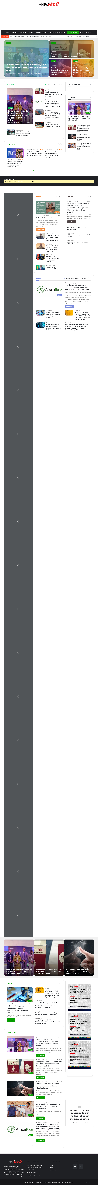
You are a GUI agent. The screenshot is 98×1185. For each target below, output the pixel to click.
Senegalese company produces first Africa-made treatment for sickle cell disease (48, 971)
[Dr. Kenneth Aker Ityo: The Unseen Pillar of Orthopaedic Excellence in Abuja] (40, 236)
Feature (48, 84)
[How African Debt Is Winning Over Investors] (39, 125)
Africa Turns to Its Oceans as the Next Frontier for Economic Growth (24, 133)
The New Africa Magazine (50, 1182)
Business (68, 278)
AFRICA (8, 43)
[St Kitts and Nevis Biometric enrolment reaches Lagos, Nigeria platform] (72, 136)
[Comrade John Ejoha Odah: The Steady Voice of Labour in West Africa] (40, 246)
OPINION (31, 32)
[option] (49, 58)
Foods (72, 278)
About (72, 36)
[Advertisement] (49, 18)
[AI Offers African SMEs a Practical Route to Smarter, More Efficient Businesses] (40, 325)
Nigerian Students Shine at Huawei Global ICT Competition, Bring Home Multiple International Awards (78, 208)
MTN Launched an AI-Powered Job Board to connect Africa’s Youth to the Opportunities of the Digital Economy (83, 316)
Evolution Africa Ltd (68, 1182)
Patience (11, 122)
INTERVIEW (23, 32)
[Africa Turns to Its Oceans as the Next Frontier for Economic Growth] (11, 132)
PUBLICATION (61, 32)
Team (76, 36)
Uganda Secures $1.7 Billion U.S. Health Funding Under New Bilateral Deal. (34, 153)
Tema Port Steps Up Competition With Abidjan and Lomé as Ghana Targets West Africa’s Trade (53, 115)
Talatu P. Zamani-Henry (46, 218)
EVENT (45, 32)
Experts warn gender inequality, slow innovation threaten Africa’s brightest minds (26, 67)
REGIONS (52, 32)
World (85, 278)
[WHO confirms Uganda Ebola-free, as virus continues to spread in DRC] (72, 145)
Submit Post (82, 36)
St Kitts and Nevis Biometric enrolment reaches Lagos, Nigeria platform (77, 971)
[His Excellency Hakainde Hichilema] (40, 267)
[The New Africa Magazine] (49, 4)
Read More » (40, 229)
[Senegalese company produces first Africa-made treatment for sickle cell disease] (71, 49)
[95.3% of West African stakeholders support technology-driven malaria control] (40, 313)
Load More (34, 1145)
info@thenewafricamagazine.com (35, 1175)
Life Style (77, 278)
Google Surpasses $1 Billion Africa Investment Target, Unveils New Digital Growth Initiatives (47, 1021)
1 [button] (33, 170)
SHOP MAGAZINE (72, 32)
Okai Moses (39, 215)
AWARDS (37, 32)
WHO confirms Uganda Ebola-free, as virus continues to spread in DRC (48, 1106)
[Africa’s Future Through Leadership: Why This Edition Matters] (40, 257)
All (45, 84)
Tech (81, 278)
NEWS (7, 32)
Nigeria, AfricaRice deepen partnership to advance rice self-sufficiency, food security (77, 287)
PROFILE (14, 32)
